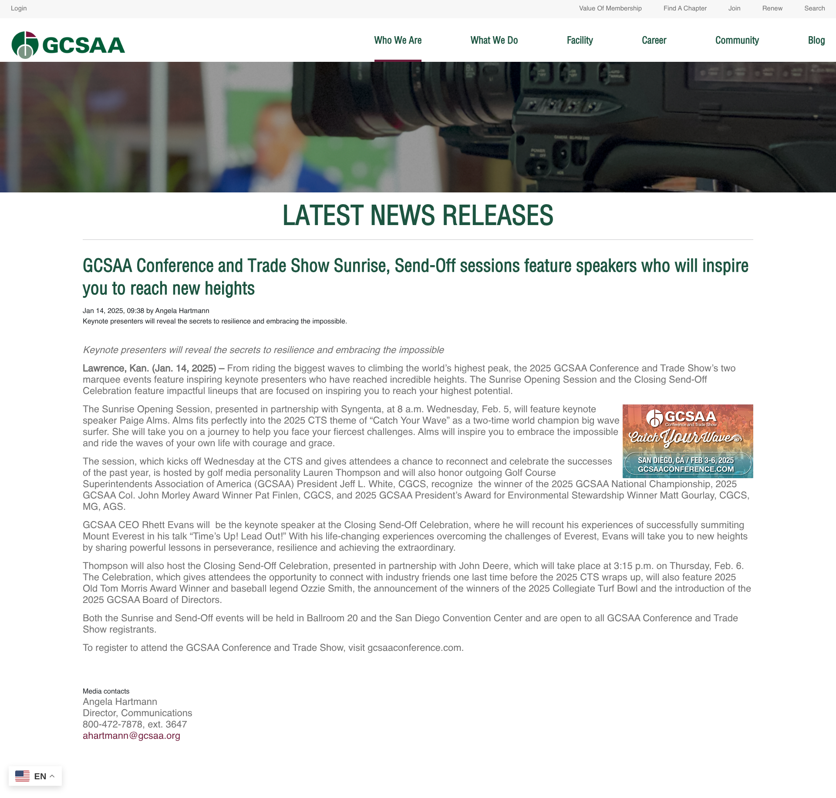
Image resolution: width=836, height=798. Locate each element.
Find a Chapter (685, 9)
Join (734, 9)
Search (814, 9)
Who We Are (398, 40)
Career (654, 40)
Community (737, 40)
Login (19, 9)
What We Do (494, 40)
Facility (580, 40)
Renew (772, 9)
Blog (816, 40)
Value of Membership (610, 9)
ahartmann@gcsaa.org (131, 736)
